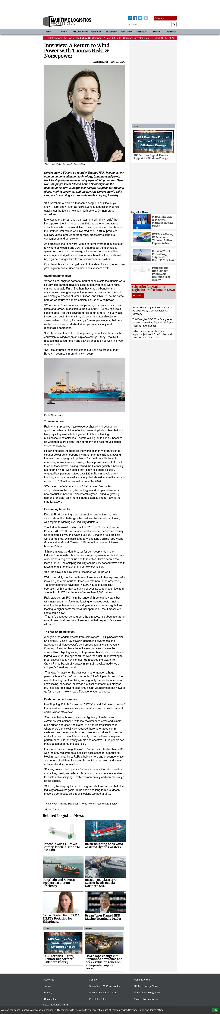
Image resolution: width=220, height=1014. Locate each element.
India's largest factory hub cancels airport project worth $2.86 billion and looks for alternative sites (152, 334)
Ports (48, 32)
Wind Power (88, 803)
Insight (88, 928)
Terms (47, 986)
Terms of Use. (157, 1010)
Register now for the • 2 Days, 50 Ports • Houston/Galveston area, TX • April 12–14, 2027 (110, 38)
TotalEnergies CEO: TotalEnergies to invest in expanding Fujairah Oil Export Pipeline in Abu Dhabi (152, 322)
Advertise (171, 32)
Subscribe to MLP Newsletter (104, 986)
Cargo (63, 32)
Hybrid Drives (52, 809)
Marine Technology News (147, 992)
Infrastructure (80, 32)
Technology (97, 32)
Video (47, 928)
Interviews (141, 32)
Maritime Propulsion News (103, 992)
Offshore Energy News (146, 986)
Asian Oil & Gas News (146, 999)
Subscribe (159, 18)
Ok (215, 1010)
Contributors (50, 999)
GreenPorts (111, 32)
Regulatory (126, 32)
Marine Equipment (69, 803)
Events (156, 32)
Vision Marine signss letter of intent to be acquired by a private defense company (152, 311)
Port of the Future (98, 999)
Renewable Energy (107, 803)
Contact (93, 979)
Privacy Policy (136, 1010)
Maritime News (142, 979)
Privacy (48, 992)
